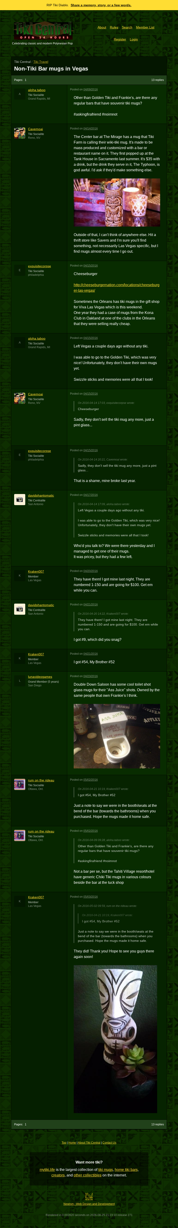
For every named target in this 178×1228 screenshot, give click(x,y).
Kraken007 (36, 571)
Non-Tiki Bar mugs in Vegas (51, 68)
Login (134, 39)
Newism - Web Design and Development (89, 1204)
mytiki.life (47, 1170)
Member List (145, 27)
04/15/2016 (90, 265)
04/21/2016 (90, 604)
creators (58, 1175)
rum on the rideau (41, 780)
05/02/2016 (90, 779)
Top (64, 1142)
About (102, 27)
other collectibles (88, 1175)
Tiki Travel (40, 62)
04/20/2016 (90, 571)
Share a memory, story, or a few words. (101, 5)
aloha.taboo (36, 90)
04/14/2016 (90, 128)
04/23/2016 (90, 676)
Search (127, 27)
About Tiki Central (89, 1142)
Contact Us (109, 1142)
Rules (114, 27)
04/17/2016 (90, 495)
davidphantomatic (41, 495)
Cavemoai (35, 129)
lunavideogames (40, 676)
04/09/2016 (90, 89)
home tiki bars (126, 1170)
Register (120, 39)
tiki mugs (105, 1170)
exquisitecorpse (39, 266)
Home (72, 1142)
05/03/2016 (90, 896)
